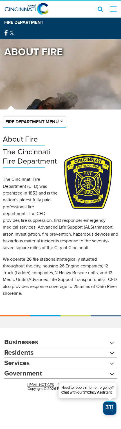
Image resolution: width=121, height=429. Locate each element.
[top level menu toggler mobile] (113, 9)
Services (17, 363)
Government (23, 373)
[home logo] (26, 9)
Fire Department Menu (32, 121)
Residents (18, 352)
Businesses (21, 342)
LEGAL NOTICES (40, 385)
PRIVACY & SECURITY (76, 385)
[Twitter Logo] (11, 33)
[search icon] (100, 9)
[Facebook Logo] (6, 33)
